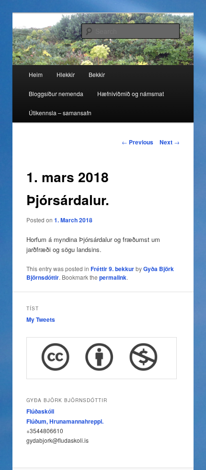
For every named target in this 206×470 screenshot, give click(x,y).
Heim (36, 74)
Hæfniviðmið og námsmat (130, 93)
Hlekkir (66, 74)
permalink (112, 277)
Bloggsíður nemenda (56, 93)
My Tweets (40, 319)
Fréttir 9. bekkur (112, 268)
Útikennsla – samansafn (60, 113)
